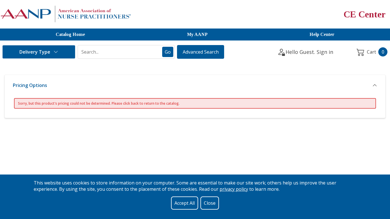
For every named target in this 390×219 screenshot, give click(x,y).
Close (210, 203)
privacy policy (234, 189)
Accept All (184, 203)
